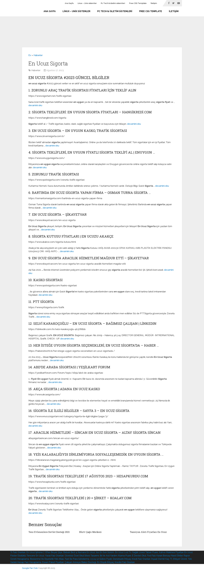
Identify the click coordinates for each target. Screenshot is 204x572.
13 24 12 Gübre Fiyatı (101, 559)
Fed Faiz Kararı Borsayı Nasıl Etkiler (165, 555)
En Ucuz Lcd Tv (123, 552)
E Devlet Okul (139, 555)
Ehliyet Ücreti (180, 559)
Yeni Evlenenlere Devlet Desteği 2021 (49, 531)
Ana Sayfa (69, 3)
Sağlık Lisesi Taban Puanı (145, 552)
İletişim (154, 3)
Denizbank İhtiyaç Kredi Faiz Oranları (131, 559)
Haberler (38, 55)
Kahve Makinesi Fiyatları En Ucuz (176, 552)
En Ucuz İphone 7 (35, 552)
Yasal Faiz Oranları (54, 555)
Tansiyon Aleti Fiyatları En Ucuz (148, 531)
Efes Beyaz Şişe (53, 552)
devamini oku (35, 105)
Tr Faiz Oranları (17, 552)
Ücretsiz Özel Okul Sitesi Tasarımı (82, 555)
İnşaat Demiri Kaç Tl (161, 559)
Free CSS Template (138, 3)
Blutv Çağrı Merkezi (90, 531)
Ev (29, 55)
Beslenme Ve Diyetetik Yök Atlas (47, 559)
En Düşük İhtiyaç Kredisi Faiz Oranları (116, 562)
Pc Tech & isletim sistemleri (113, 3)
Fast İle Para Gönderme (77, 559)
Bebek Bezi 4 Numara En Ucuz (79, 552)
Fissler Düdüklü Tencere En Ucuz (27, 555)
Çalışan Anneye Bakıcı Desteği (80, 562)
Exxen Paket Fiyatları (53, 562)
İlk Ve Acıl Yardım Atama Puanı (115, 555)
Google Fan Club (30, 568)
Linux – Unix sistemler (87, 3)
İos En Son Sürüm (105, 552)
